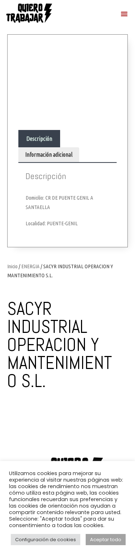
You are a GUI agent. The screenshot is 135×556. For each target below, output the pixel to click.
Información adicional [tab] (48, 154)
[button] (124, 13)
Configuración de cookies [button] (45, 539)
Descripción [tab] (39, 138)
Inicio (12, 266)
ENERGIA (30, 266)
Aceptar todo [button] (105, 539)
